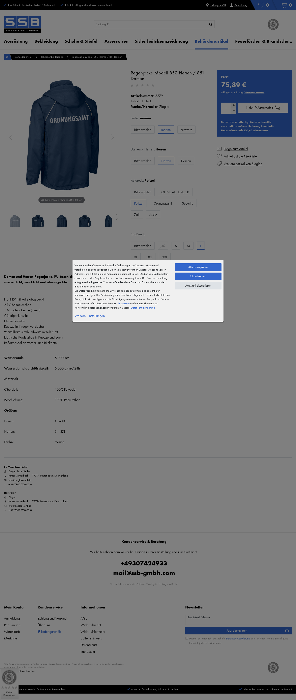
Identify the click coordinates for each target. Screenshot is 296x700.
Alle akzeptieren (198, 267)
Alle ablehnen (198, 276)
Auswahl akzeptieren (198, 285)
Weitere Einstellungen (90, 315)
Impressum (124, 303)
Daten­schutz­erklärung (143, 307)
